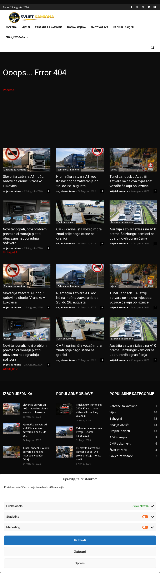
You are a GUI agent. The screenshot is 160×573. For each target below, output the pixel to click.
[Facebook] (131, 7)
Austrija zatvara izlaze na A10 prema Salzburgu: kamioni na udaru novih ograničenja (133, 233)
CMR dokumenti (66, 222)
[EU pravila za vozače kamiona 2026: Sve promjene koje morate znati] (64, 452)
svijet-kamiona (12, 191)
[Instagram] (137, 7)
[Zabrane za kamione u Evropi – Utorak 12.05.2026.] (64, 432)
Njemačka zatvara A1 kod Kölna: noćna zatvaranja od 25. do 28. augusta (77, 181)
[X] (143, 7)
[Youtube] (154, 7)
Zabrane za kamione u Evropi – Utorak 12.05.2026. (89, 432)
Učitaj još (9, 252)
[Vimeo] (148, 7)
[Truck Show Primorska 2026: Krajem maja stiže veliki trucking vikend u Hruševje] (64, 409)
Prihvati (80, 540)
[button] (152, 47)
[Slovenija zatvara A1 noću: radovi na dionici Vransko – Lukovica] (26, 160)
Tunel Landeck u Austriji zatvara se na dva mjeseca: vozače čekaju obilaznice (131, 181)
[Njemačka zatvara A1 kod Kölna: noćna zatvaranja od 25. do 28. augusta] (80, 160)
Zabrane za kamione (15, 169)
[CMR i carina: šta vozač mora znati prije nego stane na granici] (80, 212)
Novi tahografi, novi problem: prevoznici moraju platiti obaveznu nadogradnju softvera (25, 236)
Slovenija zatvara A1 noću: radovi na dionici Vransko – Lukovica (24, 181)
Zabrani (80, 552)
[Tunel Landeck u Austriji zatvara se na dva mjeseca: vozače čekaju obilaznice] (133, 160)
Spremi (80, 563)
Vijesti (114, 169)
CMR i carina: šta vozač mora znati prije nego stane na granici (79, 233)
